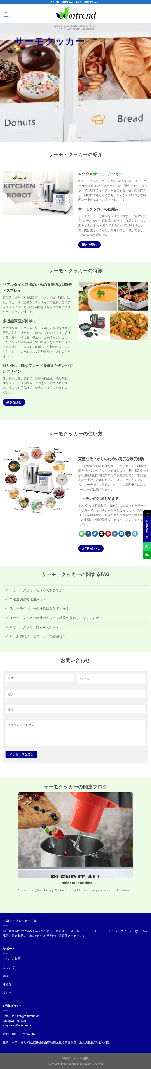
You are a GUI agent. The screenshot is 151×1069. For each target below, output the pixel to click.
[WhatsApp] (147, 546)
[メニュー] (6, 14)
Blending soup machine (75, 883)
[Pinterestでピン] (108, 534)
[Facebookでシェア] (88, 534)
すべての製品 (11, 959)
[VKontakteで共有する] (115, 534)
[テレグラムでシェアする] (135, 534)
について (9, 967)
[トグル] (6, 590)
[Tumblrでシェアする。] (128, 534)
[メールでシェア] (102, 534)
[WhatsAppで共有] (82, 534)
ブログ (7, 993)
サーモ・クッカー (108, 174)
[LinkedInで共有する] (121, 534)
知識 (6, 976)
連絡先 (7, 984)
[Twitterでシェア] (95, 534)
